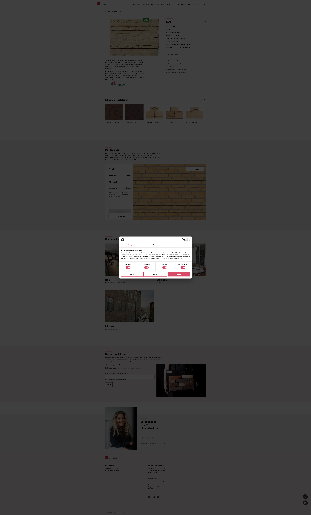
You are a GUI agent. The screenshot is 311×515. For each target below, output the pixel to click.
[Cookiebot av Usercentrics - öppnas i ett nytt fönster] (183, 239)
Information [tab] (155, 245)
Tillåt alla (178, 274)
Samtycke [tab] (131, 245)
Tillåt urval (155, 274)
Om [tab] (180, 245)
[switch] (146, 267)
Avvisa (132, 274)
